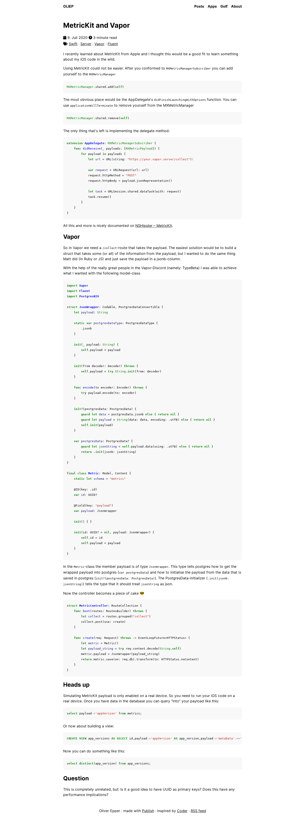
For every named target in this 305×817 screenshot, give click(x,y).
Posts (199, 6)
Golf (224, 6)
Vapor (99, 44)
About (236, 6)
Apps (212, 6)
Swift (73, 44)
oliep (68, 6)
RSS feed (198, 811)
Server (85, 44)
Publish (148, 811)
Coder (182, 811)
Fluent (113, 44)
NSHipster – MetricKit (153, 225)
